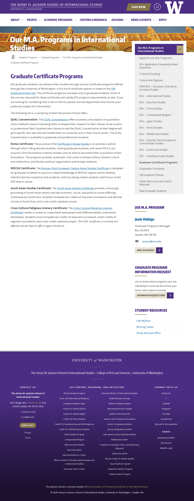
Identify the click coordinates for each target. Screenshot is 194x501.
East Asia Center (74, 450)
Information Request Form (151, 295)
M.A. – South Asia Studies (153, 149)
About (15, 20)
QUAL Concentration (56, 119)
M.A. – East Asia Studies (152, 102)
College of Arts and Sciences (113, 373)
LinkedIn (166, 403)
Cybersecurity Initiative (74, 444)
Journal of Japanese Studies (119, 429)
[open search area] (157, 6)
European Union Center (74, 469)
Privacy (28, 432)
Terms (28, 438)
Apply (163, 20)
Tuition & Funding (149, 74)
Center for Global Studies (74, 408)
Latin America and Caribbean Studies (119, 434)
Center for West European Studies (74, 429)
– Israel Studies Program (119, 464)
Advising (117, 20)
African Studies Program (74, 393)
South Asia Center (119, 453)
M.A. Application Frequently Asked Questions (158, 66)
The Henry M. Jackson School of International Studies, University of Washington (57, 7)
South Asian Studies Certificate (75, 188)
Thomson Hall (34, 402)
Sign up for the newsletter (166, 424)
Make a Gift (28, 425)
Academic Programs (58, 20)
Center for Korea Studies (74, 419)
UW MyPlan (143, 321)
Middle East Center (119, 439)
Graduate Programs (50, 57)
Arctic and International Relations (74, 398)
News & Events (141, 20)
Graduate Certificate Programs (24, 62)
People (32, 20)
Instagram (166, 408)
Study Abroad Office (148, 333)
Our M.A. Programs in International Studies (82, 57)
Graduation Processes (151, 168)
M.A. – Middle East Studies (154, 134)
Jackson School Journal (120, 414)
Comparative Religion (74, 439)
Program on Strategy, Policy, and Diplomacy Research (119, 446)
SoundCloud (166, 419)
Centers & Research (93, 20)
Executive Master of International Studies (120, 393)
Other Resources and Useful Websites (155, 183)
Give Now (139, 7)
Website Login (166, 448)
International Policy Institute (119, 408)
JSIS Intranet (166, 443)
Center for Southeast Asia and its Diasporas (74, 424)
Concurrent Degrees (151, 80)
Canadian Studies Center (74, 403)
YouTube (166, 414)
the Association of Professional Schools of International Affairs (117, 486)
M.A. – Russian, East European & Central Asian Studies (157, 141)
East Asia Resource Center (74, 455)
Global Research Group (119, 398)
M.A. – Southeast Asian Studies (156, 156)
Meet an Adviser (145, 250)
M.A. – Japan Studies (150, 121)
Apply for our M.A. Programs (155, 58)
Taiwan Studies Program (119, 474)
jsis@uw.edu (28, 417)
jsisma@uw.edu (152, 241)
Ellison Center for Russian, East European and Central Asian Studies (74, 462)
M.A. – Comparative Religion (155, 115)
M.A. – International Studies (155, 96)
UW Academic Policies (151, 175)
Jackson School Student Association (119, 419)
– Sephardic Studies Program (120, 469)
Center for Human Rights (74, 414)
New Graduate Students (153, 191)
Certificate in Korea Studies (73, 144)
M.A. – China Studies (150, 108)
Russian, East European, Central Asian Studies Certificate (75, 168)
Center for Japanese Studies (119, 424)
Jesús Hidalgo (144, 219)
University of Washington (174, 7)
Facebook (166, 393)
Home (13, 56)
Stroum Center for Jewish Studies (119, 458)
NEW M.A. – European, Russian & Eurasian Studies (158, 88)
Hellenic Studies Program (120, 403)
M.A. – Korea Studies (150, 127)
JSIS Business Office (166, 438)
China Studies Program (74, 434)
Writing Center (145, 327)
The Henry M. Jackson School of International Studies (63, 373)
